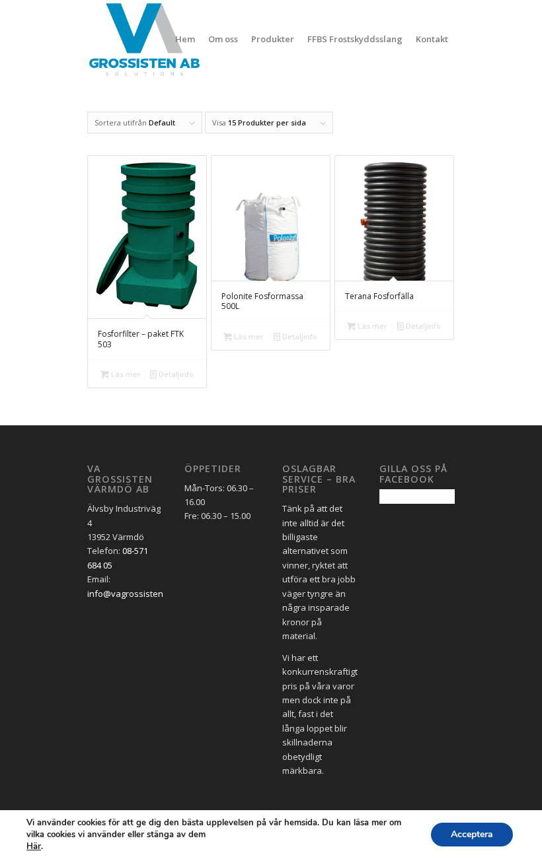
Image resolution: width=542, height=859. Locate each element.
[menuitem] (185, 39)
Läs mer (125, 374)
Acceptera (472, 834)
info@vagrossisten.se (131, 594)
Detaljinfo (175, 374)
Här (33, 846)
